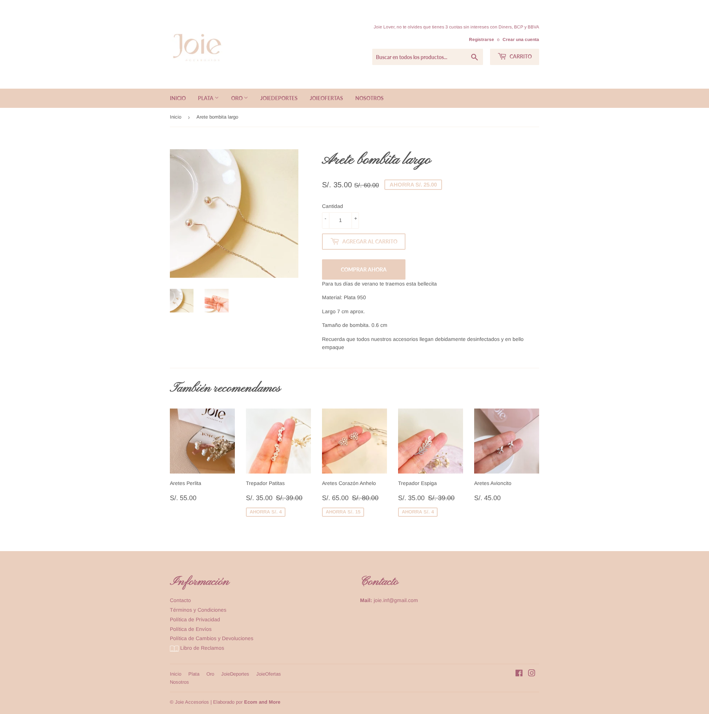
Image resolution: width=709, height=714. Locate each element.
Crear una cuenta (521, 39)
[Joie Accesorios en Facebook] (519, 674)
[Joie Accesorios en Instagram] (531, 674)
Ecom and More (262, 702)
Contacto (180, 600)
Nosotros (369, 98)
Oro (237, 98)
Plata (206, 98)
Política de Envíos (191, 629)
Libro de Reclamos (201, 648)
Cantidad (332, 206)
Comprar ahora (364, 269)
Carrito (520, 56)
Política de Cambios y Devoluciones (211, 638)
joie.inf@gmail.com (396, 600)
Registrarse (481, 39)
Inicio (178, 98)
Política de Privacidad (195, 619)
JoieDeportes (279, 98)
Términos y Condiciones (198, 610)
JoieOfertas (326, 98)
